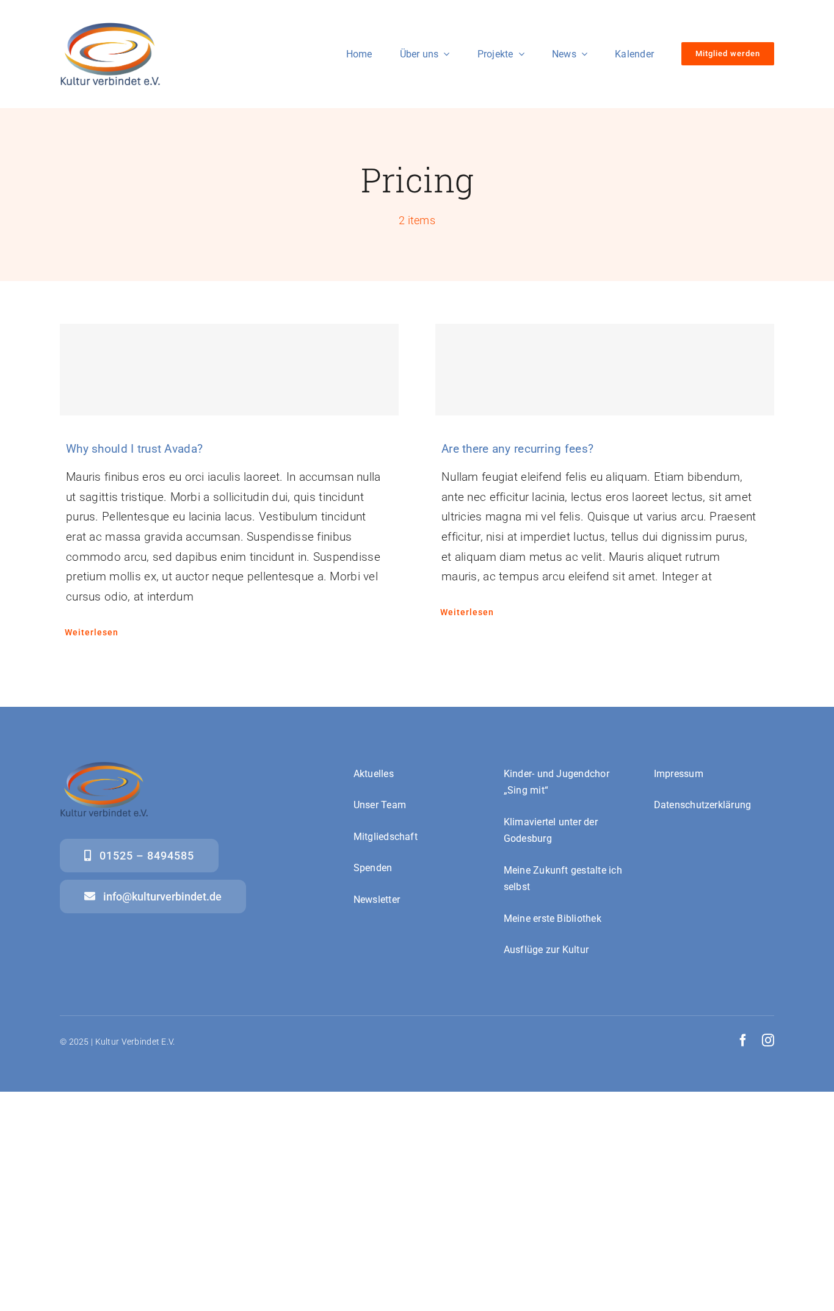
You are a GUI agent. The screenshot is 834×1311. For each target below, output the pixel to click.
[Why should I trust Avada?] (229, 369)
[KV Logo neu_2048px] (110, 28)
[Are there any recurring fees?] (604, 369)
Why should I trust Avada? (134, 449)
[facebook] (743, 1040)
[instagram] (768, 1040)
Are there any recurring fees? (517, 449)
